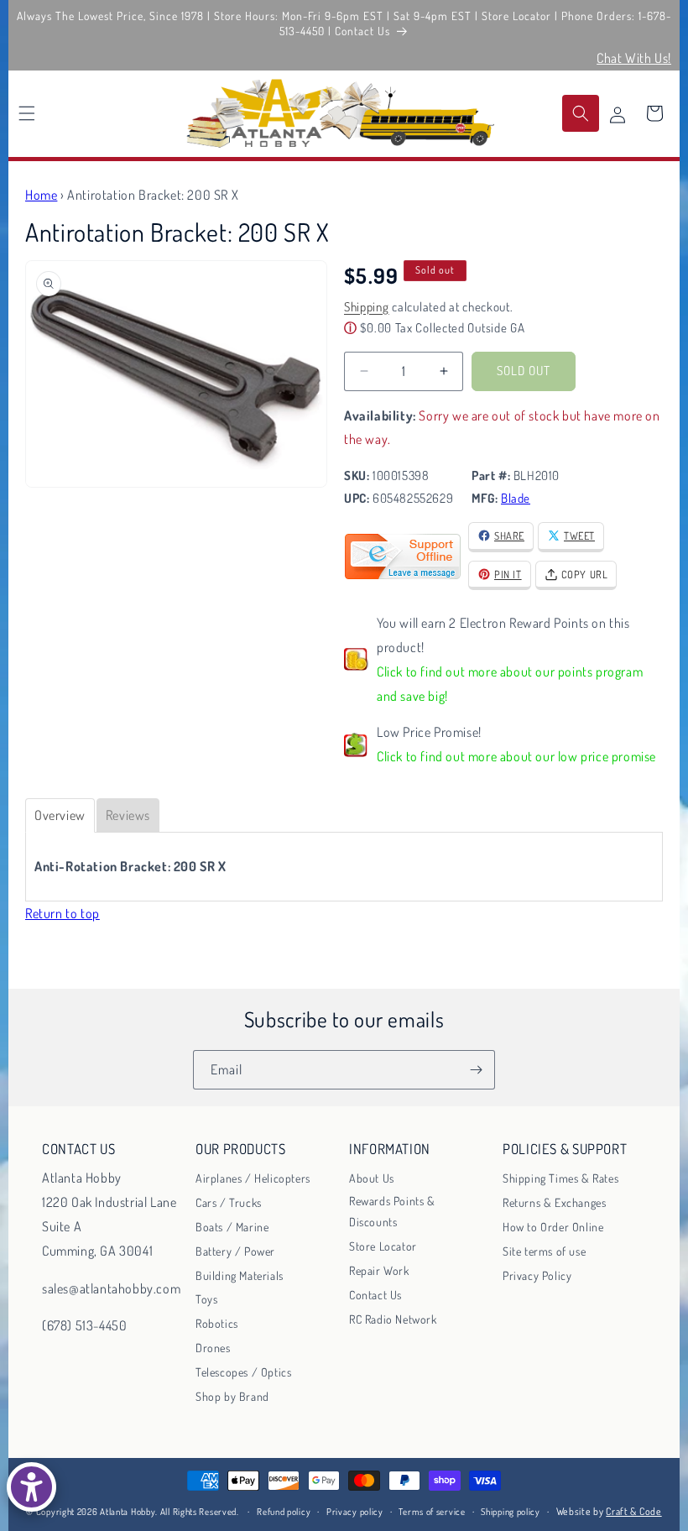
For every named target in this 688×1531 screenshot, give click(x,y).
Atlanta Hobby (127, 1512)
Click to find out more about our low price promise (516, 756)
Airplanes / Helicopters (252, 1178)
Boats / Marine (231, 1227)
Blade (515, 498)
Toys (206, 1299)
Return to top (62, 913)
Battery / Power (235, 1251)
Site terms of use (544, 1251)
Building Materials (239, 1275)
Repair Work (379, 1270)
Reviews (128, 815)
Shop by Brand (232, 1396)
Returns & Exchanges (554, 1202)
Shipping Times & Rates (560, 1178)
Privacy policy (354, 1512)
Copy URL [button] (584, 574)
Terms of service (432, 1512)
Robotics (216, 1323)
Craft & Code (633, 1511)
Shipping (366, 307)
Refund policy (283, 1512)
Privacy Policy (537, 1275)
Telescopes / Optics (243, 1372)
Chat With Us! (634, 58)
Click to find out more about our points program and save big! (510, 683)
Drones (213, 1347)
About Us (371, 1178)
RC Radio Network (393, 1319)
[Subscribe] (475, 1069)
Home (41, 194)
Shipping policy (510, 1512)
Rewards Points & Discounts (392, 1211)
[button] (26, 113)
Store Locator (383, 1246)
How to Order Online (553, 1227)
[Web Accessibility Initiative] (31, 1486)
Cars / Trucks (228, 1202)
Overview (60, 815)
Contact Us (375, 1295)
